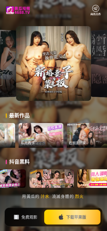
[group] (50, 135)
